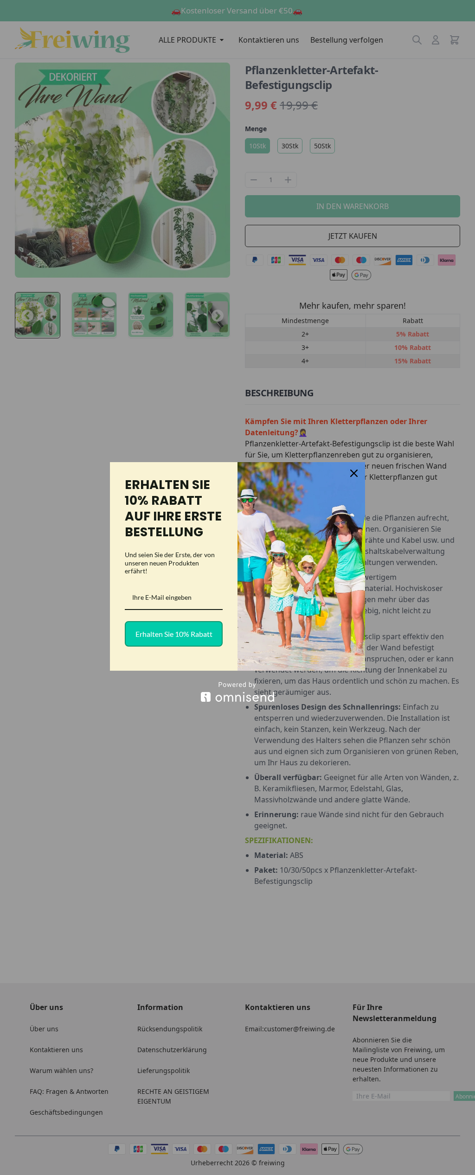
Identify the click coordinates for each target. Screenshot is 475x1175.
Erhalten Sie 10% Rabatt (173, 633)
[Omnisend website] (237, 692)
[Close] (354, 473)
